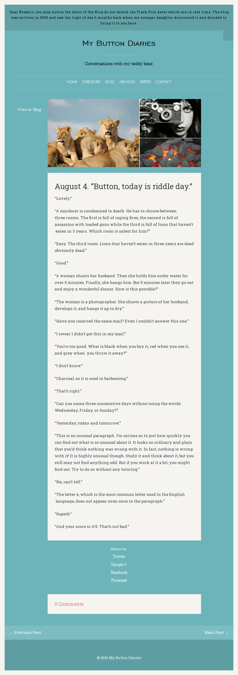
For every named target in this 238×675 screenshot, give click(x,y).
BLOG (109, 81)
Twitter (119, 556)
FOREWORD (91, 81)
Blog (37, 109)
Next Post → (217, 632)
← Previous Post (25, 632)
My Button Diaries (119, 43)
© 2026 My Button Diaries (119, 657)
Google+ (119, 564)
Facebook (119, 572)
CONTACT (163, 81)
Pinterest (119, 580)
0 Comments (69, 604)
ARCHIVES (127, 81)
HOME (72, 81)
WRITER (145, 81)
